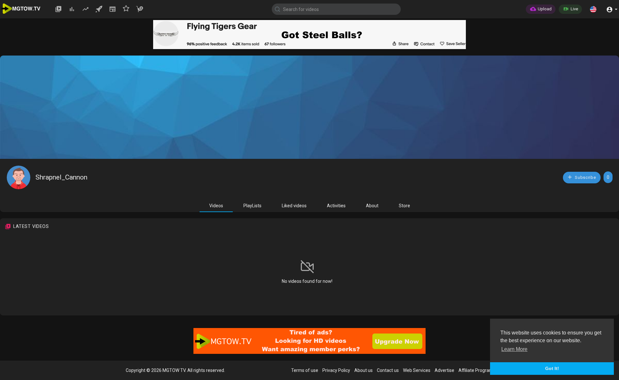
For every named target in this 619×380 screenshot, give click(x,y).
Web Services (416, 370)
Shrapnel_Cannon (61, 177)
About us (363, 370)
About (372, 205)
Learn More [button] (514, 349)
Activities (336, 205)
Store (404, 205)
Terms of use (304, 370)
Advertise (444, 370)
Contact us (388, 370)
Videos (216, 205)
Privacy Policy (336, 370)
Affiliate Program (475, 370)
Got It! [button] (552, 368)
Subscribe (585, 177)
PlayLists (252, 205)
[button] (593, 9)
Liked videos (294, 205)
